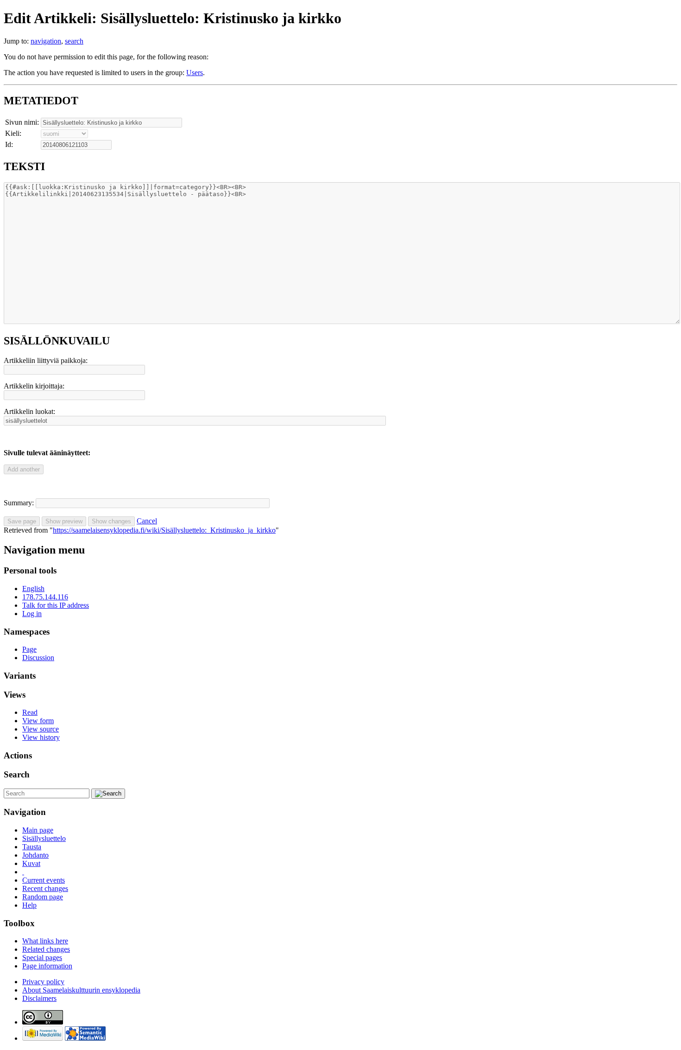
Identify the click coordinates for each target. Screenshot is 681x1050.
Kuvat (31, 863)
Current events (43, 880)
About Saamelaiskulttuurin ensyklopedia (81, 990)
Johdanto (35, 855)
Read (30, 712)
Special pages (42, 957)
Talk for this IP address (55, 605)
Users (194, 72)
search (74, 41)
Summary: (19, 503)
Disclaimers (39, 998)
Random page (42, 897)
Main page (37, 830)
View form (38, 721)
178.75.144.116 (45, 597)
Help (29, 905)
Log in (32, 613)
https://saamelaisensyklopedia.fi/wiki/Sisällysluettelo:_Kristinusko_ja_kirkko (164, 530)
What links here (45, 941)
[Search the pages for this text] (108, 794)
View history (41, 737)
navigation (46, 41)
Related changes (46, 949)
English (33, 588)
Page (29, 649)
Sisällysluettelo (44, 838)
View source (40, 729)
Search (17, 774)
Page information (47, 966)
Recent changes (45, 888)
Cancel (147, 521)
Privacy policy (43, 982)
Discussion (38, 658)
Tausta (31, 847)
